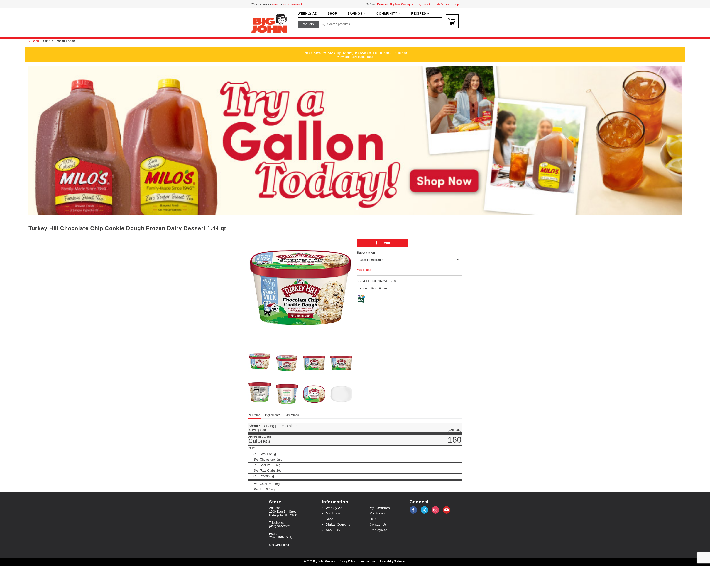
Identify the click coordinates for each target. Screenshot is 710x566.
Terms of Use (367, 561)
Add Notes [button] (364, 270)
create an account (292, 4)
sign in (275, 4)
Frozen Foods (65, 41)
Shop (46, 41)
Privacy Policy (347, 561)
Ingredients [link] (272, 415)
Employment (379, 530)
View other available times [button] (355, 57)
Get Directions (279, 545)
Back (35, 41)
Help (456, 4)
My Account (443, 4)
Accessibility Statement (392, 561)
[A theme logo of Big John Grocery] (269, 23)
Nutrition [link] (254, 415)
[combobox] (308, 24)
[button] (396, 4)
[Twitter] (424, 510)
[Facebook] (413, 510)
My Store (333, 513)
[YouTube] (435, 510)
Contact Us (378, 524)
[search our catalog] (323, 24)
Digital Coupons (338, 524)
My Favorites (425, 4)
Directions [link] (292, 415)
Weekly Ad (334, 508)
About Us (333, 530)
